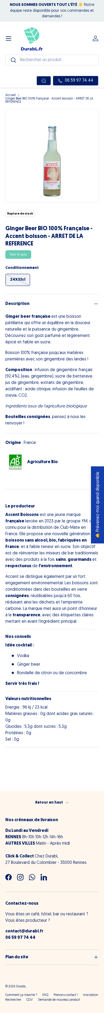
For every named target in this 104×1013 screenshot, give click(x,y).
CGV (29, 1000)
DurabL (21, 986)
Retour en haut (49, 803)
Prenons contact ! (66, 995)
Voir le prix (18, 254)
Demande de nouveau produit (59, 1000)
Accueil (10, 95)
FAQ (45, 995)
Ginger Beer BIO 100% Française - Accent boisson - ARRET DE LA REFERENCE (49, 100)
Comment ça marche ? (21, 995)
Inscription (90, 995)
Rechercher (13, 1000)
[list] (52, 155)
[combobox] (52, 60)
